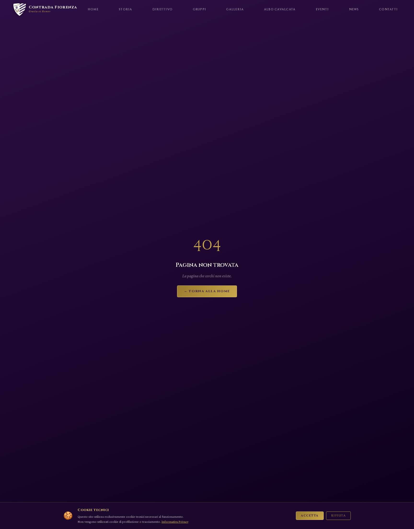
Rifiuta (338, 516)
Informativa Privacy (174, 521)
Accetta (309, 516)
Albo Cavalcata (279, 9)
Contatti (388, 9)
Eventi (322, 9)
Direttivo (162, 9)
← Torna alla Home (207, 291)
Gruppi (199, 9)
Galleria (235, 9)
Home (93, 9)
